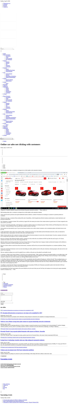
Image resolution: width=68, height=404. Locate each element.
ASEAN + (5, 85)
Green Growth (9, 58)
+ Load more (3, 356)
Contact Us (5, 385)
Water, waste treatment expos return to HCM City (13, 401)
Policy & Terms (6, 383)
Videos (7, 89)
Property (5, 67)
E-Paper (5, 93)
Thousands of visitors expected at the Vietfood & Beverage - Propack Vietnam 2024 (20, 402)
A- (4, 165)
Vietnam (5, 286)
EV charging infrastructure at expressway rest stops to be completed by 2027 (21, 313)
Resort (7, 69)
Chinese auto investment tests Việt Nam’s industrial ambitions (17, 350)
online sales (5, 283)
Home (4, 53)
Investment (8, 56)
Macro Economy (6, 54)
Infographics (8, 91)
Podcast (7, 90)
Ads (4, 386)
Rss (4, 388)
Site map (5, 5)
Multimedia (5, 86)
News (7, 83)
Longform (8, 92)
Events (4, 82)
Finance (5, 60)
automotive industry (7, 285)
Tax (6, 64)
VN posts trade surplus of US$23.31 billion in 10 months (15, 400)
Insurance (8, 65)
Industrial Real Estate (10, 70)
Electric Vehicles (9, 79)
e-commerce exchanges (8, 284)
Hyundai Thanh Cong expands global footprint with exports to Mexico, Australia (23, 331)
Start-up (7, 75)
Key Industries (9, 59)
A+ (4, 167)
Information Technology (11, 76)
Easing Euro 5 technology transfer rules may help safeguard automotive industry (23, 340)
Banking (7, 61)
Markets (7, 63)
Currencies (8, 66)
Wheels (4, 78)
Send (2, 304)
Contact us (5, 6)
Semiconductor (9, 73)
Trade (7, 57)
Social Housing (9, 71)
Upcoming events (6, 359)
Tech (4, 72)
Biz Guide (5, 84)
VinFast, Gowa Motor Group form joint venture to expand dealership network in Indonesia (25, 321)
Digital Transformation (10, 77)
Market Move (9, 80)
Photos (7, 88)
